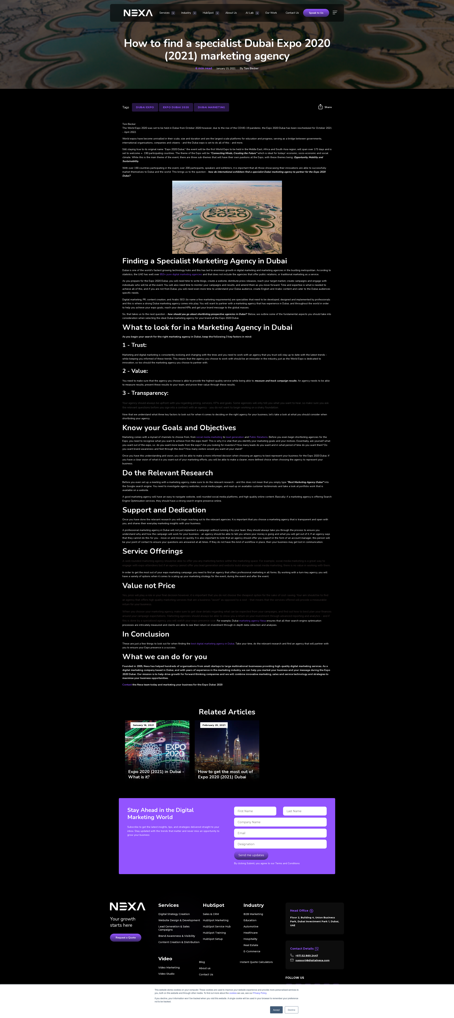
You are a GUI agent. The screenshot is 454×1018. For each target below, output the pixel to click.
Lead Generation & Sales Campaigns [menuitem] (174, 928)
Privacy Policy (259, 992)
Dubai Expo (145, 107)
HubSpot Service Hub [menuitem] (217, 926)
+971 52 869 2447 (306, 955)
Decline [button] (291, 1009)
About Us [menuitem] (231, 13)
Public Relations (259, 437)
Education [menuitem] (249, 920)
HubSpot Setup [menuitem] (213, 939)
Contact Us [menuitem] (292, 13)
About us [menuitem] (205, 968)
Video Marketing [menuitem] (169, 967)
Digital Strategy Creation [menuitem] (174, 914)
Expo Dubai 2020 (176, 107)
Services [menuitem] (164, 13)
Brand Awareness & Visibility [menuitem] (176, 936)
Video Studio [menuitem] (166, 973)
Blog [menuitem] (202, 962)
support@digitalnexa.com (312, 960)
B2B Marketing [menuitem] (253, 914)
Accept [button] (276, 1009)
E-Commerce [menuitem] (251, 951)
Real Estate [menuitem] (250, 945)
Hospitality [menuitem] (250, 939)
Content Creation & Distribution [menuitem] (179, 942)
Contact (127, 684)
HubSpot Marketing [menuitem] (215, 920)
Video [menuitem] (165, 959)
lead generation (235, 437)
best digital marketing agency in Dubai (212, 643)
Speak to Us (316, 13)
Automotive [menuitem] (250, 926)
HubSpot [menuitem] (208, 13)
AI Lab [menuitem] (250, 13)
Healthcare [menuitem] (250, 932)
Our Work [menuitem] (271, 13)
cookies (233, 992)
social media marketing (209, 437)
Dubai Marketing (211, 107)
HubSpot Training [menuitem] (214, 932)
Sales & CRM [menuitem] (211, 914)
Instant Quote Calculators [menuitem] (256, 962)
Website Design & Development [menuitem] (179, 920)
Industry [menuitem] (186, 13)
